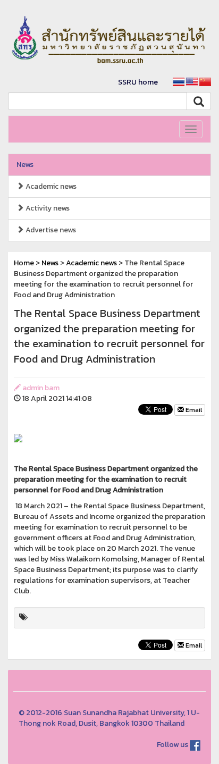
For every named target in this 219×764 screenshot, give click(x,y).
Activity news (47, 208)
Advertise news (50, 230)
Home (24, 262)
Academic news (50, 186)
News (24, 164)
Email (193, 410)
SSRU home (138, 82)
